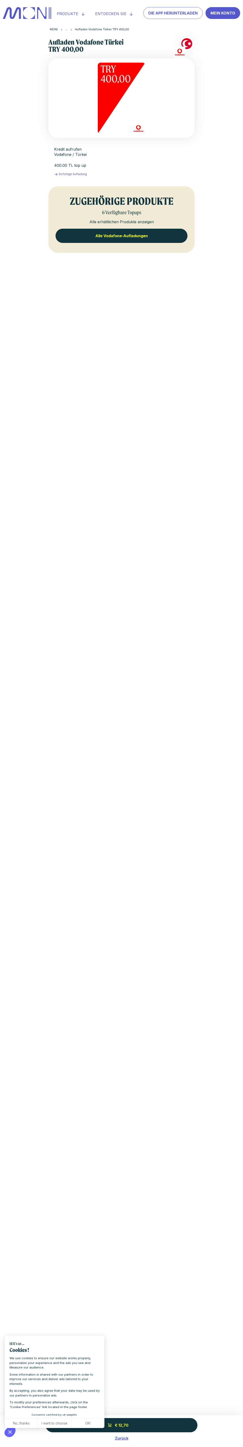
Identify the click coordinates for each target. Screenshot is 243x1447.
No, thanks (21, 1423)
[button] (10, 1432)
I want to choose (54, 1423)
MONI (54, 29)
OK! (88, 1423)
